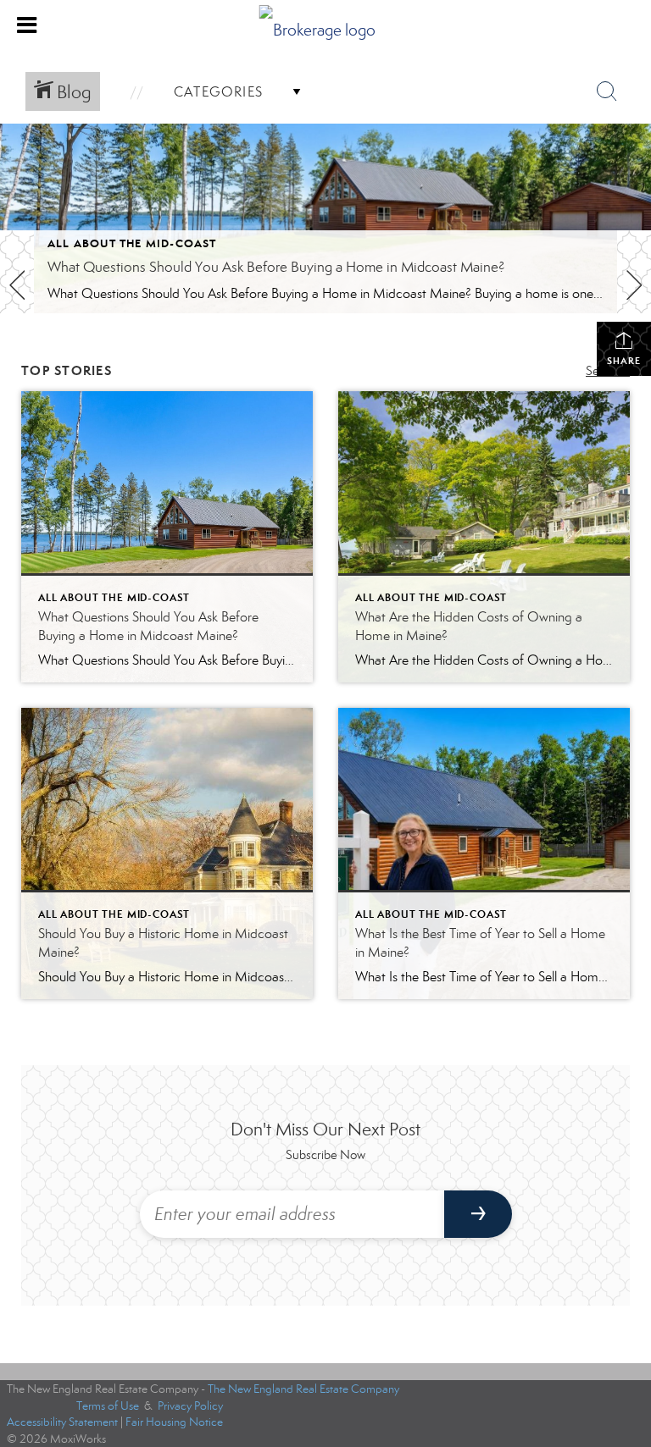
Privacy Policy (190, 1406)
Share (624, 361)
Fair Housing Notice (174, 1422)
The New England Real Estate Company (303, 1389)
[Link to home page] (325, 25)
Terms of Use (107, 1406)
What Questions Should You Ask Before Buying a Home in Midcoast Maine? (276, 267)
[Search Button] (607, 91)
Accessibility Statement (62, 1422)
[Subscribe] (478, 1214)
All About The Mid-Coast (132, 243)
